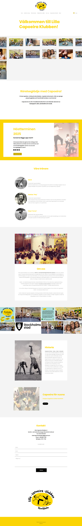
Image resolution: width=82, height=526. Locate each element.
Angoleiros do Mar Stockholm (45, 283)
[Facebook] (14, 150)
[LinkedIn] (17, 150)
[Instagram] (19, 150)
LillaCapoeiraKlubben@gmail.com (41, 435)
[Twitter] (15, 150)
